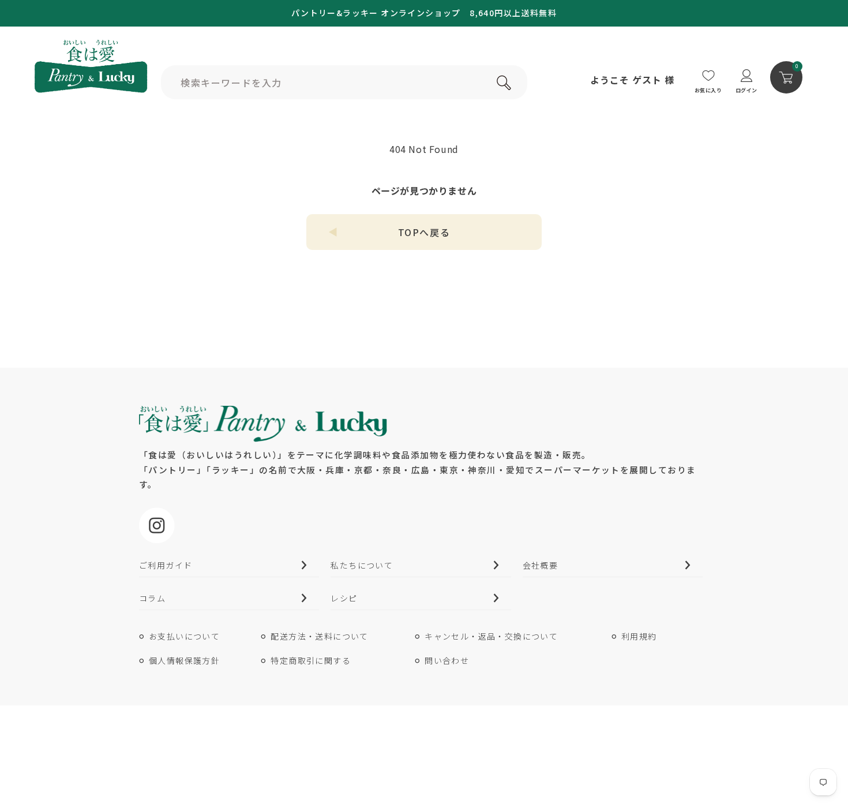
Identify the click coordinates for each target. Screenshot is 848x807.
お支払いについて (184, 636)
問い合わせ (447, 660)
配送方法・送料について (319, 636)
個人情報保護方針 (184, 660)
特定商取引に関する (311, 660)
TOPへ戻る (424, 232)
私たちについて (362, 565)
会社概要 (540, 565)
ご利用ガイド (165, 565)
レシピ (344, 598)
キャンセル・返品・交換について (491, 636)
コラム (152, 598)
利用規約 (639, 636)
